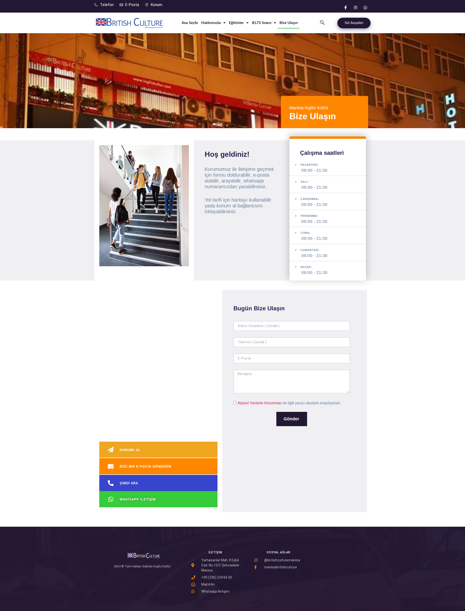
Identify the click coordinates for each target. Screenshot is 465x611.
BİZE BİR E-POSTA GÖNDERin (145, 466)
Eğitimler (236, 23)
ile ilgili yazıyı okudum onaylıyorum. (289, 402)
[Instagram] (355, 7)
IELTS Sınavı (261, 23)
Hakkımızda (211, 23)
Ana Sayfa (190, 23)
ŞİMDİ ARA (129, 483)
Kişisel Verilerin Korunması (260, 402)
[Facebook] (345, 7)
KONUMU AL (130, 450)
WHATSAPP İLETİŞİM (138, 499)
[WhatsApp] (365, 7)
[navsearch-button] (322, 23)
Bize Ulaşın (288, 23)
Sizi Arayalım (354, 23)
